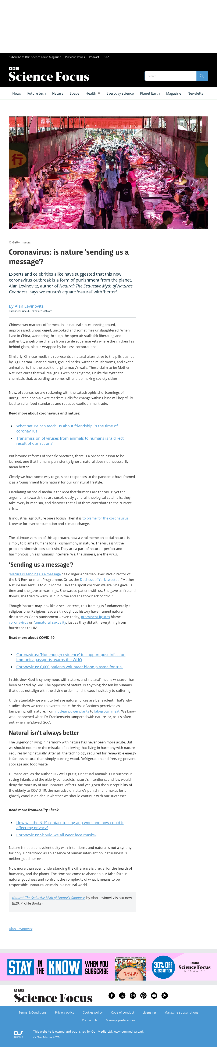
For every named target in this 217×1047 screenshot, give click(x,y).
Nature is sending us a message (35, 574)
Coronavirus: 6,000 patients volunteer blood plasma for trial (69, 666)
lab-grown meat (107, 711)
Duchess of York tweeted (100, 579)
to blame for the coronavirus (105, 518)
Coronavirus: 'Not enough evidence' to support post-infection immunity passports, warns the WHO (70, 657)
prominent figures (95, 617)
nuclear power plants (72, 711)
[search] (202, 76)
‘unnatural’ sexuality (50, 622)
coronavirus (18, 622)
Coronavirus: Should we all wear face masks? (56, 834)
